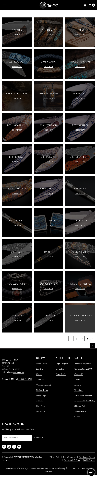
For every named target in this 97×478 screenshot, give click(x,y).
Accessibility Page (58, 468)
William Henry (26, 457)
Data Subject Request (87, 457)
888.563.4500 (18, 372)
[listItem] (70, 460)
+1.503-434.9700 (25, 379)
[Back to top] (92, 345)
